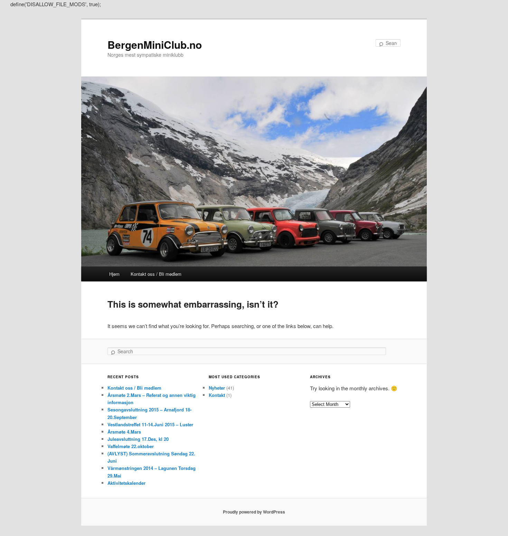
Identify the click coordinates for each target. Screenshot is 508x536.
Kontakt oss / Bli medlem (156, 274)
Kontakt (217, 395)
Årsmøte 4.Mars (124, 431)
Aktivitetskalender (126, 483)
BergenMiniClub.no (154, 44)
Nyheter (217, 387)
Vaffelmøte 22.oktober (130, 446)
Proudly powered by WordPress (254, 512)
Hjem (114, 274)
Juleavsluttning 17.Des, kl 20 (138, 439)
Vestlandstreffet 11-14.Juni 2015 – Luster (150, 424)
